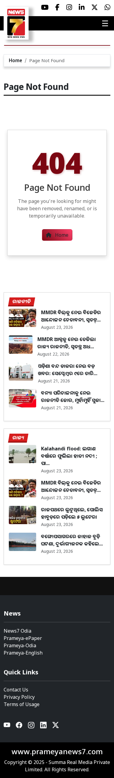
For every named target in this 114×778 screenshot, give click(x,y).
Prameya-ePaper (23, 638)
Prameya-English (23, 652)
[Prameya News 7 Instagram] (69, 7)
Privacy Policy (19, 697)
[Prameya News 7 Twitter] (94, 7)
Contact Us (16, 689)
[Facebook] (19, 726)
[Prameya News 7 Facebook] (57, 7)
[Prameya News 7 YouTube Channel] (45, 7)
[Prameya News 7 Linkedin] (82, 7)
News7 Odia (17, 630)
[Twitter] (55, 726)
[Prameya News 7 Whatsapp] (107, 7)
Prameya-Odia (20, 645)
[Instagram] (31, 726)
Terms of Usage (22, 704)
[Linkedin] (43, 726)
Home (15, 60)
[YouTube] (7, 726)
